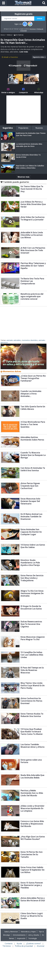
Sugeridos (8, 127)
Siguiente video (38, 57)
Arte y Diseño (33, 935)
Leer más (24, 51)
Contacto (9, 943)
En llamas (20, 35)
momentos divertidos (30, 340)
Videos (9, 35)
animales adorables (14, 340)
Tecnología (32, 938)
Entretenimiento (19, 935)
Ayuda (19, 943)
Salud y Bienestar (11, 931)
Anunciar (40, 946)
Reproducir (31, 65)
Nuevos (39, 127)
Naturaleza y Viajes (28, 931)
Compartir (16, 65)
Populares (23, 127)
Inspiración (21, 938)
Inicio (3, 35)
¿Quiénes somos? (33, 943)
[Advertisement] (23, 109)
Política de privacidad (24, 946)
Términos (32, 29)
